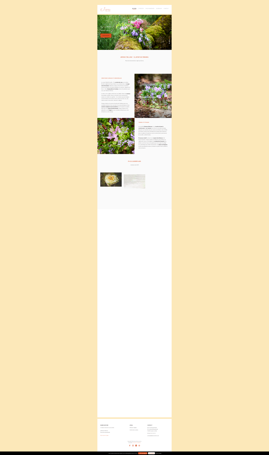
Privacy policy (158, 453)
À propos (141, 8)
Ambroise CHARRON (137, 442)
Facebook (159, 8)
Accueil (134, 8)
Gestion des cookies (134, 429)
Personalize (151, 453)
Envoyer (127, 306)
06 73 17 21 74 (112, 293)
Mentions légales (133, 427)
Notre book (143, 35)
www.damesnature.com (114, 299)
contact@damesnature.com (115, 296)
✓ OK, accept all (143, 453)
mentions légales (138, 247)
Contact (166, 8)
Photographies (150, 8)
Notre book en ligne (104, 435)
